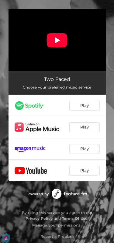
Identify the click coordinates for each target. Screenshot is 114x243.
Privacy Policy (39, 218)
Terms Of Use (75, 218)
